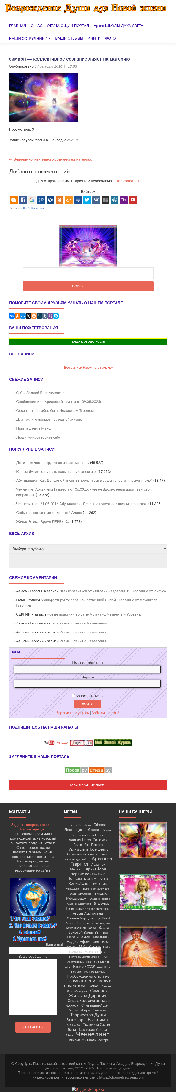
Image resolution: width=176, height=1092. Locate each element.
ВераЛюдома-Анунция (96, 889)
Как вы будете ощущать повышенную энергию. (56, 471)
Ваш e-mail (55, 945)
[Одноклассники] (17, 316)
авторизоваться (126, 181)
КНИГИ (94, 38)
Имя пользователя (87, 663)
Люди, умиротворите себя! (39, 437)
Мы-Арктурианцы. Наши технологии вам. (87, 961)
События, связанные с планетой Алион (49, 513)
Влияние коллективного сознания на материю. (50, 159)
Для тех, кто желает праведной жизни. (49, 419)
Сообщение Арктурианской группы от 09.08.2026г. (59, 402)
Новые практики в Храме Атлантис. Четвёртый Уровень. (94, 614)
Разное (93, 986)
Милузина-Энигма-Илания (84, 957)
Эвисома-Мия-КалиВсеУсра (88, 1040)
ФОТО (110, 38)
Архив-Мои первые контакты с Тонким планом (87, 873)
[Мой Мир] (23, 316)
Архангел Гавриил (91, 862)
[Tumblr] (45, 316)
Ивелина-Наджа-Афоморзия (88, 939)
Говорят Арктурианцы (88, 913)
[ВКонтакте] (12, 316)
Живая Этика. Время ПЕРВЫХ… (43, 522)
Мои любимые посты (88, 785)
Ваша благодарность (88, 341)
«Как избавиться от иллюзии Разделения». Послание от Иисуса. (113, 591)
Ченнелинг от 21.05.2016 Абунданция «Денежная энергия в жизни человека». (81, 504)
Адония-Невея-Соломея (88, 840)
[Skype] (56, 316)
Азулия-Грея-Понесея (88, 844)
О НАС (36, 26)
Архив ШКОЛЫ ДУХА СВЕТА (118, 26)
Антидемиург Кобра (76, 859)
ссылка (72, 140)
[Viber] (50, 316)
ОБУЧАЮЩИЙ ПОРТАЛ (68, 26)
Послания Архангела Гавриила (88, 971)
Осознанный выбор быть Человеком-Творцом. (55, 410)
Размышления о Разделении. (83, 623)
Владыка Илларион (80, 894)
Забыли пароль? (105, 713)
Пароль (87, 677)
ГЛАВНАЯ (17, 26)
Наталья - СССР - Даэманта (91, 966)
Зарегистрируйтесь (72, 713)
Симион (99, 1010)
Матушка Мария (95, 951)
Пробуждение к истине (88, 976)
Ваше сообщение (33, 956)
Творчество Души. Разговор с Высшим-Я (87, 1017)
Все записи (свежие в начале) (88, 367)
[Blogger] (34, 316)
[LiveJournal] (39, 316)
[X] (28, 316)
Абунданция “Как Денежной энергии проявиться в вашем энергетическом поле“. (84, 480)
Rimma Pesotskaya (80, 825)
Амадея (62, 742)
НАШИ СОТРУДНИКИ (28, 38)
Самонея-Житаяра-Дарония (89, 993)
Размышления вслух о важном (87, 983)
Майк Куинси (89, 946)
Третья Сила (73, 1025)
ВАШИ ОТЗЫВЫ (69, 38)
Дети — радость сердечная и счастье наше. (52, 463)
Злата (104, 928)
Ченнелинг (92, 1034)
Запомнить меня (89, 696)
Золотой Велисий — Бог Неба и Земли (88, 935)
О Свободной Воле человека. (40, 393)
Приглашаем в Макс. (33, 428)
